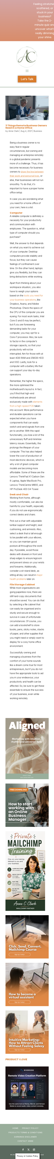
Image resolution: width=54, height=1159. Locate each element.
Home (15, 1128)
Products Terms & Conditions (25, 1132)
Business (38, 131)
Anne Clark (13, 131)
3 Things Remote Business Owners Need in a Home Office (26, 126)
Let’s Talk (27, 79)
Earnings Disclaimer (25, 1137)
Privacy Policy (30, 1128)
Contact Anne (25, 1141)
